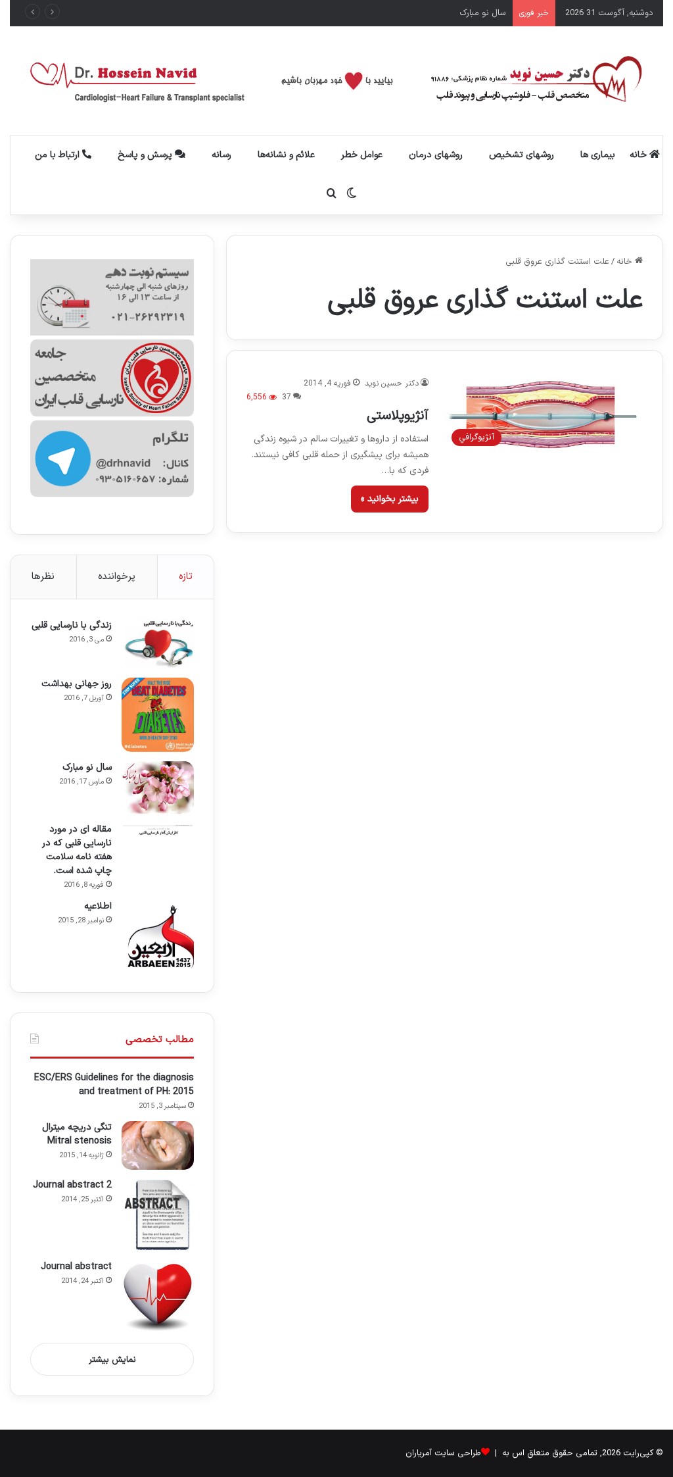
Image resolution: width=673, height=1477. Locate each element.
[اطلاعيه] (158, 936)
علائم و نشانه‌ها (286, 155)
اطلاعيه (98, 906)
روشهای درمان (436, 155)
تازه (186, 576)
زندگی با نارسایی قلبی (72, 625)
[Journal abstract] (158, 1297)
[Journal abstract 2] (158, 1215)
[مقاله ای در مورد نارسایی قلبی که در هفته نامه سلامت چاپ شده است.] (158, 829)
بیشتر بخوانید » (390, 499)
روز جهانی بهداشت (76, 684)
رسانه (221, 155)
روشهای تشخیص (521, 155)
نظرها (43, 576)
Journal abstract (76, 1267)
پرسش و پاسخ (146, 155)
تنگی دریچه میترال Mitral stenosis (77, 1134)
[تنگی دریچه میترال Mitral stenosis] (158, 1145)
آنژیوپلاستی (398, 416)
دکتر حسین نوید (392, 383)
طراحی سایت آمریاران (443, 1453)
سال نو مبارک (482, 13)
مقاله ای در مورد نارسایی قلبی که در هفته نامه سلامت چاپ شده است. (77, 850)
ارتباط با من (58, 155)
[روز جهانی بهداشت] (158, 715)
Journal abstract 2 (72, 1185)
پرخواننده (116, 576)
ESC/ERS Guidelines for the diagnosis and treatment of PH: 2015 (114, 1085)
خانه (639, 155)
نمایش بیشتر (112, 1359)
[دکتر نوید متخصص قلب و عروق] (337, 81)
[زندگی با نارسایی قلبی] (158, 643)
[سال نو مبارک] (158, 787)
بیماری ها (597, 155)
